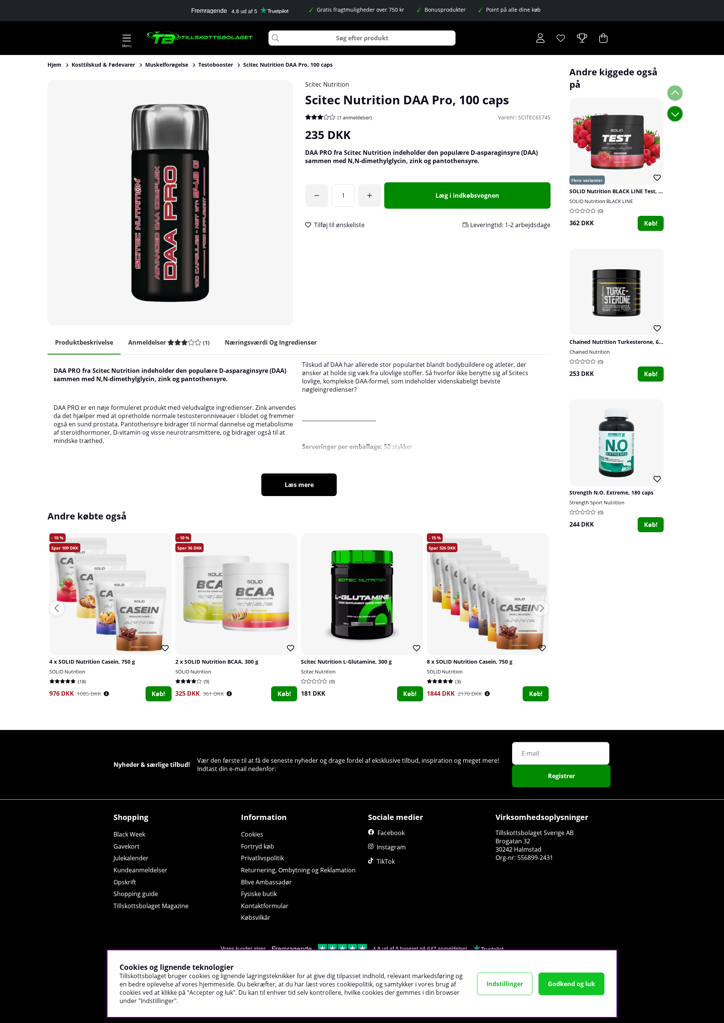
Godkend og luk (571, 984)
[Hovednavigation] (127, 38)
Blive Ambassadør (266, 882)
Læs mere (299, 485)
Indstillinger (504, 984)
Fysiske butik (259, 894)
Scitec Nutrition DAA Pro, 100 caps (288, 64)
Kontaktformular (264, 906)
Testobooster (215, 64)
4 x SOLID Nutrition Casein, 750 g (92, 661)
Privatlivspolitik (262, 858)
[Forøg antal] (369, 195)
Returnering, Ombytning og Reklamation (298, 870)
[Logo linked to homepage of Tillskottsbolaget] (199, 38)
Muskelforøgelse (166, 64)
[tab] (169, 342)
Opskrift (125, 882)
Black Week (129, 834)
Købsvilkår (255, 917)
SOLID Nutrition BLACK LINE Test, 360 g (620, 191)
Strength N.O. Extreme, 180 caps (611, 492)
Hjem (54, 64)
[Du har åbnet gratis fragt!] (316, 195)
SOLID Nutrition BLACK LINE (601, 201)
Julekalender (131, 858)
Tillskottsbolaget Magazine (151, 906)
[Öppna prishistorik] (106, 693)
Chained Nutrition (589, 351)
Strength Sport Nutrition (596, 502)
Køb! (651, 223)
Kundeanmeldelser (140, 870)
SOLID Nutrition (67, 671)
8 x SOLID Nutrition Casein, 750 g (469, 661)
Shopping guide (136, 894)
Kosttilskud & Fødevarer (103, 64)
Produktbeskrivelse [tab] (84, 342)
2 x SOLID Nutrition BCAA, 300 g (216, 661)
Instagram (391, 847)
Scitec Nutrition (327, 84)
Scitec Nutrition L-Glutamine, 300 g (346, 661)
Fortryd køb (257, 846)
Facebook (391, 833)
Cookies (252, 834)
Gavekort (127, 846)
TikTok (386, 861)
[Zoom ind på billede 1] (170, 202)
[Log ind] (540, 38)
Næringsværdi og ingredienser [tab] (271, 342)
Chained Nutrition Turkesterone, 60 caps (622, 341)
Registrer (561, 776)
